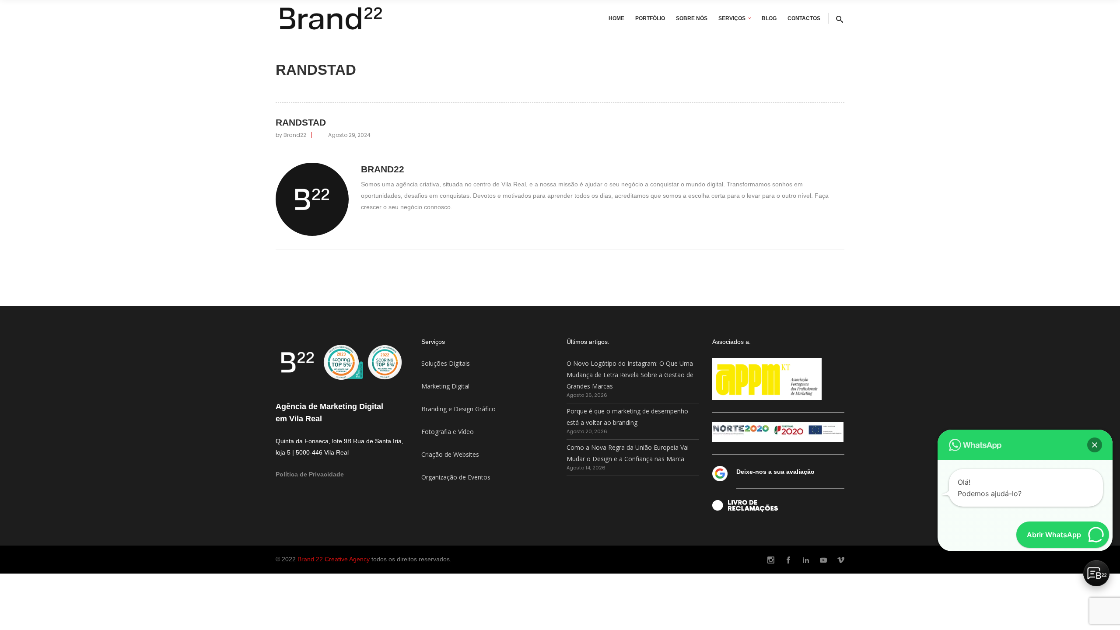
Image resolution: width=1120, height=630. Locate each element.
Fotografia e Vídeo (447, 431)
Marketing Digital (445, 386)
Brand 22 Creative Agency (334, 559)
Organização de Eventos (455, 477)
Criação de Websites (450, 454)
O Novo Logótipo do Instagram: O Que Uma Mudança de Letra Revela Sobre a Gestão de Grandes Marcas (630, 374)
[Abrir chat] (1096, 573)
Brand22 (295, 135)
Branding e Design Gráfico (458, 409)
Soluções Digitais (445, 363)
